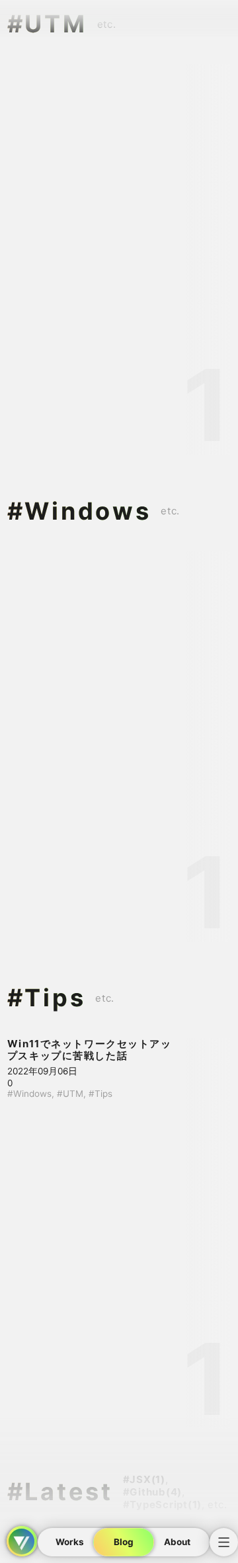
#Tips (46, 998)
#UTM (47, 24)
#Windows (79, 511)
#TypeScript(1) (162, 1504)
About (177, 1542)
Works (70, 1542)
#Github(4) (152, 1492)
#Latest (60, 1491)
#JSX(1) (144, 1479)
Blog (124, 1542)
